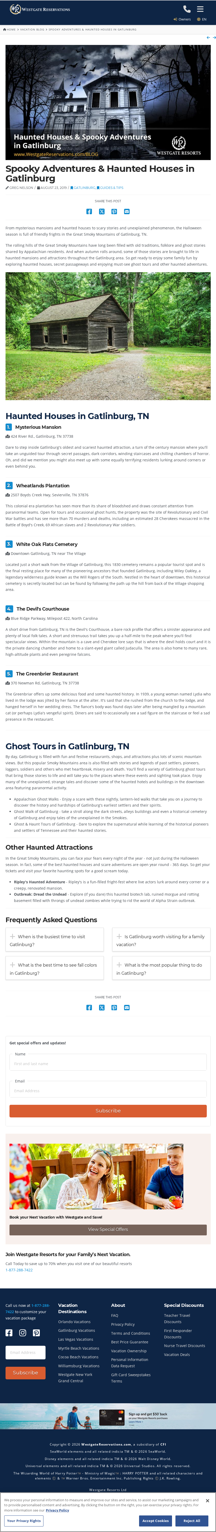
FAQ (114, 1315)
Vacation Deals (177, 1354)
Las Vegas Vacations (75, 1339)
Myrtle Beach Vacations (78, 1348)
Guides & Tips (111, 188)
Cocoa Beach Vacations (78, 1356)
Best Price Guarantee (129, 1341)
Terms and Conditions (130, 1333)
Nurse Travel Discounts (184, 1345)
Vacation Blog (32, 29)
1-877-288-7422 (19, 1269)
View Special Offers (108, 1229)
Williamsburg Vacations (79, 1365)
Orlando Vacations (74, 1321)
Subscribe (108, 1111)
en (203, 19)
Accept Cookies (156, 1520)
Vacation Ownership (129, 1350)
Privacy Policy (123, 1324)
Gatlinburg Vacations (76, 1330)
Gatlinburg (84, 188)
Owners (184, 19)
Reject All (192, 1520)
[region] (108, 1512)
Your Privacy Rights (24, 1520)
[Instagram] (22, 1332)
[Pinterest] (36, 1332)
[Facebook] (9, 1332)
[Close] (207, 1501)
